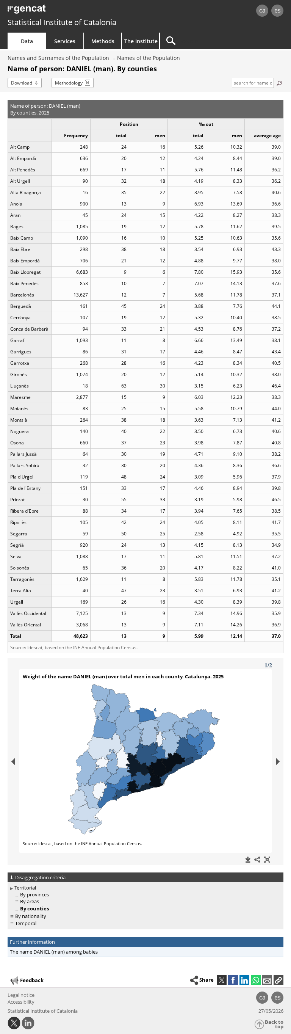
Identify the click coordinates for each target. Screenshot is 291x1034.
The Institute (141, 41)
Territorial (25, 887)
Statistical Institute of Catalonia (62, 22)
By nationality (30, 916)
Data (27, 41)
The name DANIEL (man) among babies (54, 951)
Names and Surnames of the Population (58, 57)
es (277, 10)
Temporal (25, 923)
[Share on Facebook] (233, 980)
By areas (29, 901)
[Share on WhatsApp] (256, 980)
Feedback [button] (32, 980)
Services (64, 41)
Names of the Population (148, 57)
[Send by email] (267, 980)
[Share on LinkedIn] (244, 980)
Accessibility (21, 1001)
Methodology (69, 83)
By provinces (34, 894)
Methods (102, 41)
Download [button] (21, 83)
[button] (278, 980)
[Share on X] (222, 980)
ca (262, 10)
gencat (63, 11)
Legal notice (21, 995)
